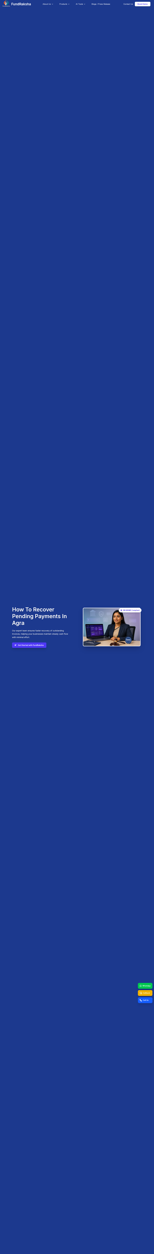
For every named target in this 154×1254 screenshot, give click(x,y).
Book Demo (143, 4)
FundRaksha (21, 4)
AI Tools (79, 4)
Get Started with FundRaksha (31, 645)
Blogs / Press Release (101, 4)
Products (63, 4)
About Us (47, 4)
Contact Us (128, 4)
